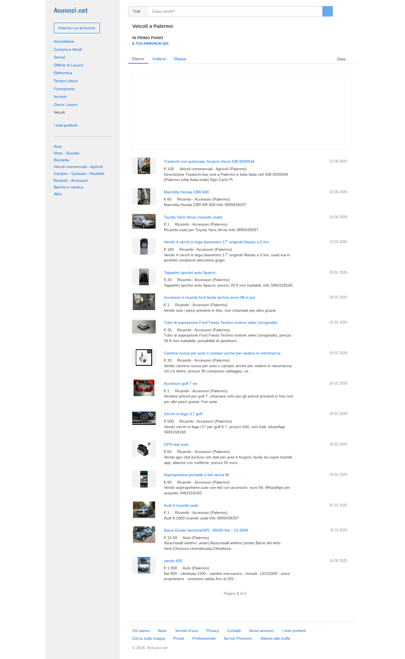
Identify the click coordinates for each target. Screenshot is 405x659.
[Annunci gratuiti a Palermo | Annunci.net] (71, 10)
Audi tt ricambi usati (181, 505)
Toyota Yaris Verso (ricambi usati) (193, 217)
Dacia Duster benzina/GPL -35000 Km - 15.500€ (206, 530)
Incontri (60, 96)
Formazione (64, 89)
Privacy (212, 630)
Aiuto (162, 630)
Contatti (234, 630)
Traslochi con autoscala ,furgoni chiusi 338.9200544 (209, 161)
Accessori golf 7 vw (180, 383)
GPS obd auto (176, 444)
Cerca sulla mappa (148, 638)
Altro (58, 194)
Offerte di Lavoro (68, 65)
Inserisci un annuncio (76, 28)
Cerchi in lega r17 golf (183, 414)
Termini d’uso (186, 630)
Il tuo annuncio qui (150, 43)
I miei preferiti (65, 125)
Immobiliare (64, 41)
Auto (58, 146)
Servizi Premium (238, 638)
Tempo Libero (66, 81)
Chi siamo (141, 630)
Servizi (59, 57)
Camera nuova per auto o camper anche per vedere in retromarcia (222, 353)
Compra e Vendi (68, 49)
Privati (178, 638)
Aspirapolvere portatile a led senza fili (196, 475)
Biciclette (61, 160)
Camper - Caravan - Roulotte (79, 173)
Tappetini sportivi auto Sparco (189, 272)
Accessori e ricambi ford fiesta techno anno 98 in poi (209, 297)
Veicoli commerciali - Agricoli (78, 166)
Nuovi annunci (261, 630)
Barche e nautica (68, 187)
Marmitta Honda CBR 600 (186, 192)
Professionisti (203, 638)
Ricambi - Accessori (71, 180)
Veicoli (59, 112)
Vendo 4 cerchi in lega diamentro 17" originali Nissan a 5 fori (216, 242)
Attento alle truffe (275, 638)
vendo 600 (173, 561)
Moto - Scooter (67, 153)
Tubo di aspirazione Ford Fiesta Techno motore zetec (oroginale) (220, 322)
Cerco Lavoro (65, 104)
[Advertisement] (241, 110)
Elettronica (63, 73)
